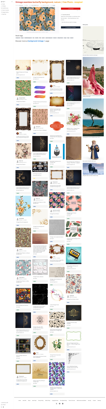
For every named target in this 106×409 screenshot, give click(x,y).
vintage (22, 37)
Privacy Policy (40, 400)
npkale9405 (21, 218)
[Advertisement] (48, 51)
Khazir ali (21, 160)
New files (24, 400)
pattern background (49, 37)
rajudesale (72, 295)
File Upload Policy (63, 400)
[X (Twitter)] (1, 407)
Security (89, 400)
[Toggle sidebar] (12, 1)
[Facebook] (59, 403)
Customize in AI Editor (71, 27)
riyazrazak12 (21, 277)
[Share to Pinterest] (54, 29)
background (18, 37)
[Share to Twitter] (50, 29)
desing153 (38, 126)
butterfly (36, 37)
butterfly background (28, 37)
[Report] (79, 10)
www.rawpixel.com (34, 5)
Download (71, 8)
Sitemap (99, 400)
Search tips (34, 400)
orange (65, 37)
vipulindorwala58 (56, 210)
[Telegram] (3, 407)
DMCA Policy (47, 400)
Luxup (54, 85)
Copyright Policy (55, 400)
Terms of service (72, 400)
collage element (60, 37)
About (29, 400)
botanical (54, 37)
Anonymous (21, 5)
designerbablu (22, 98)
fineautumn (55, 182)
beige (68, 37)
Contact (54, 5)
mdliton (20, 249)
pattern (43, 37)
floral (40, 37)
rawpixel (71, 37)
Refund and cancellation (81, 400)
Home (19, 400)
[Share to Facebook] (52, 29)
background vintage (36, 41)
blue (33, 37)
